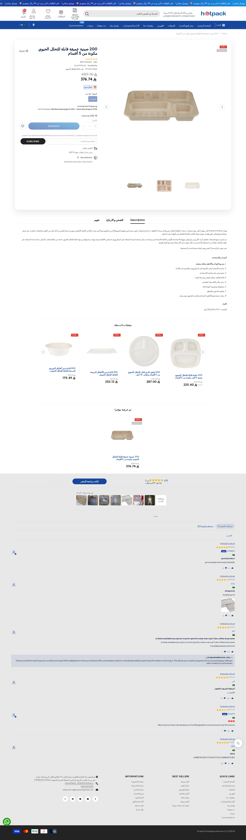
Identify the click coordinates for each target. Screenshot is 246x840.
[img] (156, 480)
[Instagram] (88, 799)
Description (137, 219)
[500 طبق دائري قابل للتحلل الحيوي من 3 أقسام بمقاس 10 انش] (144, 351)
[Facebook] (95, 799)
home (224, 33)
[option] (164, 107)
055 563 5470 (87, 786)
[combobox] (125, 13)
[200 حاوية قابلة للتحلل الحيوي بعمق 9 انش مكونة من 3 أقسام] (186, 352)
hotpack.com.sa (227, 543)
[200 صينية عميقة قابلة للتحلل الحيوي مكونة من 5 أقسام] (123, 436)
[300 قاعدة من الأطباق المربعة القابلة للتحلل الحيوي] (102, 351)
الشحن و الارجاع (114, 219)
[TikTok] (80, 799)
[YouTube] (72, 799)
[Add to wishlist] (22, 126)
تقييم (96, 219)
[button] (152, 13)
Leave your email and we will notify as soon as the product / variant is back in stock (59, 135)
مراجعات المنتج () (205, 526)
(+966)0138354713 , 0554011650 (79, 783)
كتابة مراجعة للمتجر (89, 481)
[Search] (121, 13)
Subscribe (33, 141)
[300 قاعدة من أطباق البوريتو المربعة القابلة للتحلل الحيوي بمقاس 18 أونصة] (59, 349)
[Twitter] (65, 799)
